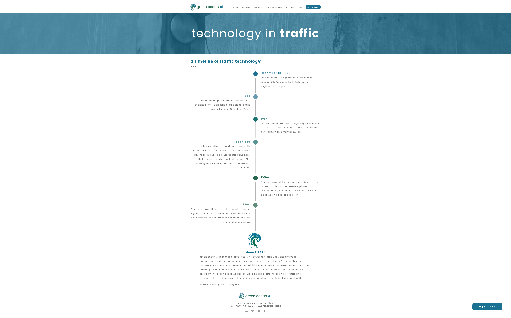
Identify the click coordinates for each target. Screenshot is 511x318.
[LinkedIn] (246, 311)
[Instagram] (258, 311)
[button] (487, 306)
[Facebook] (264, 311)
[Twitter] (252, 311)
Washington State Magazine (224, 284)
